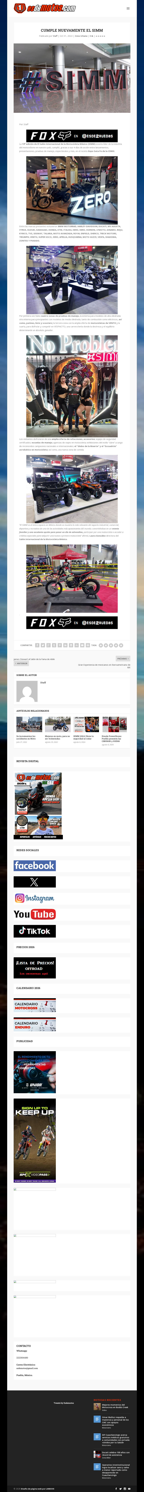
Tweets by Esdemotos (64, 1403)
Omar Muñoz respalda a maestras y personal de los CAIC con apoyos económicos (115, 1421)
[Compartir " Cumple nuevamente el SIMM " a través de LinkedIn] (65, 645)
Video (104, 1410)
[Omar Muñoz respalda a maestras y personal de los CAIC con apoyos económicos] (97, 1419)
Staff (55, 35)
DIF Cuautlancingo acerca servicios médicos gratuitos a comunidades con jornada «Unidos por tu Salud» (116, 1439)
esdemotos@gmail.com (27, 1368)
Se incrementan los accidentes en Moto (26, 737)
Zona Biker (106, 1458)
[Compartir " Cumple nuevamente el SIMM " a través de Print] (88, 645)
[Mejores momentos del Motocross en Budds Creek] (97, 1406)
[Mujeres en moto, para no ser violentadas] (58, 724)
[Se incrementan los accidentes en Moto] (29, 724)
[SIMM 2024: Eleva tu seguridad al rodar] (86, 724)
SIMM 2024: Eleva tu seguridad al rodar (83, 737)
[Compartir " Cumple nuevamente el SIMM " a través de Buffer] (71, 645)
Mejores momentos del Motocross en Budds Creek (115, 1406)
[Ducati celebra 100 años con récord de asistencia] (97, 1454)
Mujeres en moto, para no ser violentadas (57, 737)
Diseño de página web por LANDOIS (37, 1489)
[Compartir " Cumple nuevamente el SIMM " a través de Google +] (48, 645)
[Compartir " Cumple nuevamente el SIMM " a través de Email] (82, 645)
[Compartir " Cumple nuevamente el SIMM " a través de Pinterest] (60, 645)
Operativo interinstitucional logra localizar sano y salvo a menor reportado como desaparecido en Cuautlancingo (116, 1470)
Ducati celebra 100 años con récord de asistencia (116, 1453)
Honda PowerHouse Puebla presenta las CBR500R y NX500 (111, 738)
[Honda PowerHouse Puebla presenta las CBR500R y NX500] (114, 724)
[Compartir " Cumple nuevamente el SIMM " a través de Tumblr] (54, 645)
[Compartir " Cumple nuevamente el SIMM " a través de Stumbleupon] (76, 645)
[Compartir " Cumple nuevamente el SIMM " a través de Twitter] (43, 645)
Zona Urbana (81, 35)
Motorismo (106, 1428)
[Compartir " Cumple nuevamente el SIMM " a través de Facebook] (37, 645)
